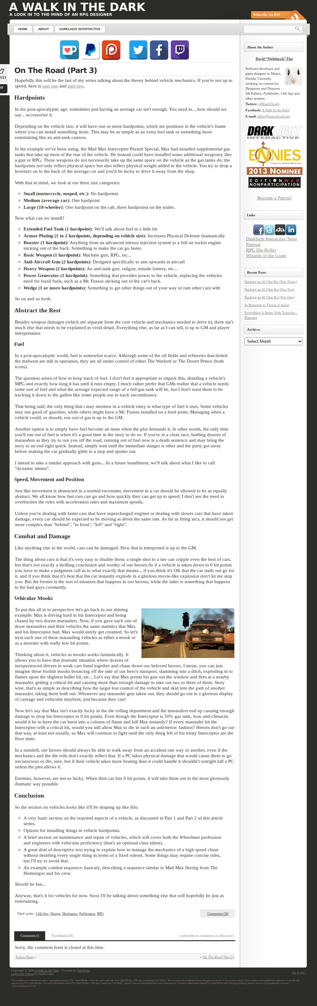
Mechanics (69, 913)
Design (55, 913)
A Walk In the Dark (275, 110)
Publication (87, 913)
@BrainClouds (268, 104)
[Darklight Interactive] (274, 138)
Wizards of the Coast (266, 255)
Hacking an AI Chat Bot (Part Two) (270, 289)
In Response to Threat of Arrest (267, 305)
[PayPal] (90, 58)
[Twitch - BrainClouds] (180, 58)
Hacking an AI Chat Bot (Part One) (269, 297)
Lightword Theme (22, 974)
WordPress (83, 970)
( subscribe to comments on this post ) (207, 935)
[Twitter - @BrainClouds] (138, 58)
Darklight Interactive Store (271, 238)
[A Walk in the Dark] (77, 7)
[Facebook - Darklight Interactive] (159, 58)
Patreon (253, 244)
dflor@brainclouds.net (274, 116)
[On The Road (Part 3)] (124, 71)
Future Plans (24, 957)
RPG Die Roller (261, 250)
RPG (100, 913)
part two (76, 85)
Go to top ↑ (299, 972)
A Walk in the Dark (47, 970)
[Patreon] (111, 58)
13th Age (42, 913)
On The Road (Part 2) (218, 957)
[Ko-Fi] (70, 58)
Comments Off (217, 913)
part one (50, 85)
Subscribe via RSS (266, 14)
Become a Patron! (274, 197)
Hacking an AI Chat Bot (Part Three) (271, 282)
